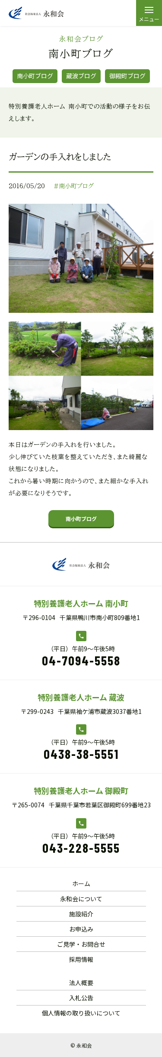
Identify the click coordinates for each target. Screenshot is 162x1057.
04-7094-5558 (81, 660)
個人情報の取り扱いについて (81, 1013)
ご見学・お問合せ (81, 944)
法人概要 (81, 982)
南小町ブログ (35, 75)
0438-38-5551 (81, 753)
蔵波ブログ (81, 75)
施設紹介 (81, 913)
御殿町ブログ (127, 75)
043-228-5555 (81, 847)
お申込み (81, 929)
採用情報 (81, 959)
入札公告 (81, 997)
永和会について (81, 898)
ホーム (81, 883)
